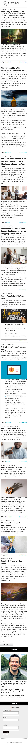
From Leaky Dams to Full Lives (13, 11)
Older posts (4, 645)
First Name (5, 717)
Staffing (6, 289)
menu (26, 2)
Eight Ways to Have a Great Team (13, 467)
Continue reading (23, 62)
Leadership (7, 222)
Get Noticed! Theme (18, 742)
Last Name (5, 725)
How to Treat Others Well (10, 428)
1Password (7, 397)
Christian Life (8, 62)
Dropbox (23, 379)
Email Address (7, 710)
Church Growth (8, 641)
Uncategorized (8, 340)
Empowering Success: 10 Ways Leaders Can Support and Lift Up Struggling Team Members (13, 231)
